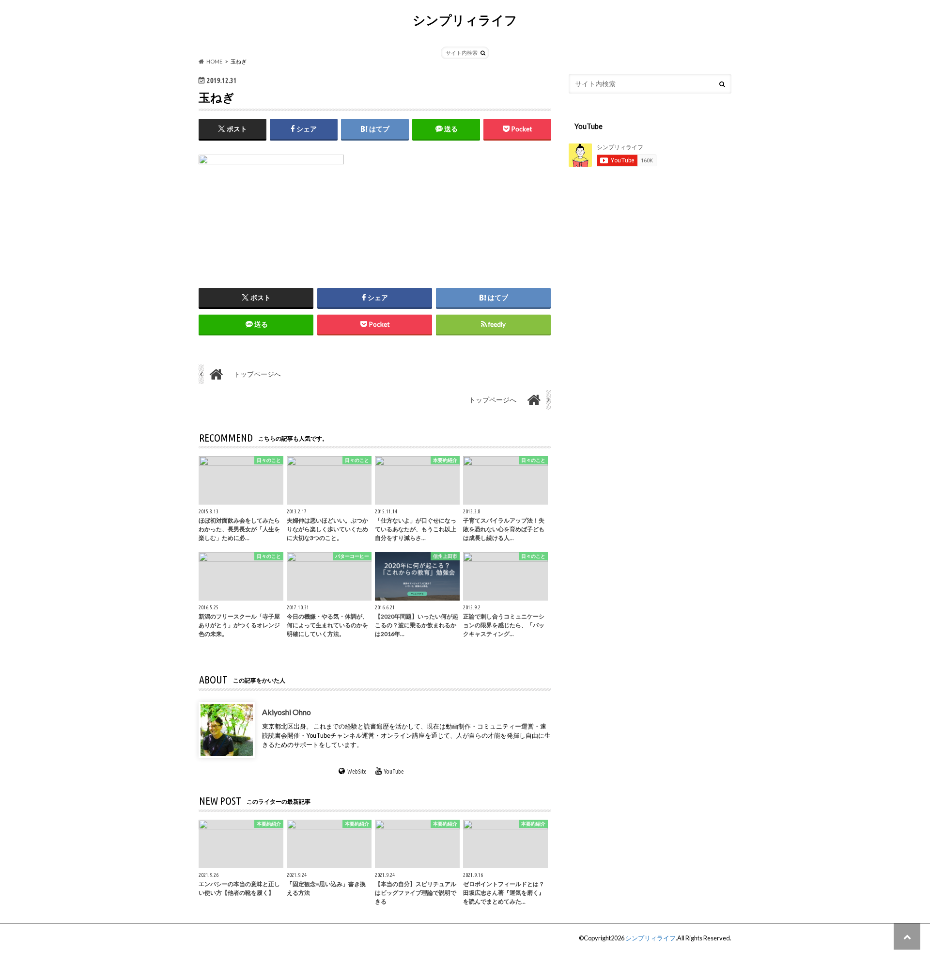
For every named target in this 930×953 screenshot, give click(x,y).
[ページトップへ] (907, 936)
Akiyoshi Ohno (286, 711)
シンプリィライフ (465, 20)
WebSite (357, 771)
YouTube (394, 771)
